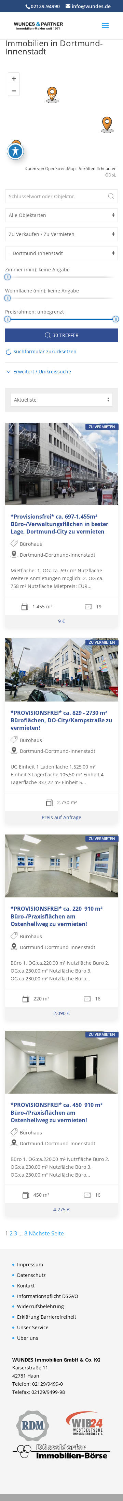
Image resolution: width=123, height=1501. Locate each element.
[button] (105, 29)
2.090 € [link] (61, 1013)
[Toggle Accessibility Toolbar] (15, 151)
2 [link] (11, 1233)
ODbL (110, 175)
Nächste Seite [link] (46, 1233)
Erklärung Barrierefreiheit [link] (46, 1317)
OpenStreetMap (60, 168)
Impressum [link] (30, 1264)
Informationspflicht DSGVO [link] (47, 1296)
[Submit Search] (111, 196)
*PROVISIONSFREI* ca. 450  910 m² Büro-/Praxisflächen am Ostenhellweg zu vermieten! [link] (56, 1112)
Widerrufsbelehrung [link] (40, 1306)
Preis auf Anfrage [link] (61, 817)
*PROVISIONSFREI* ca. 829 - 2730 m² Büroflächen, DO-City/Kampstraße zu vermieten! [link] (61, 720)
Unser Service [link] (33, 1327)
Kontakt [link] (26, 1285)
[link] (38, 25)
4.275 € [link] (61, 1209)
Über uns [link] (27, 1338)
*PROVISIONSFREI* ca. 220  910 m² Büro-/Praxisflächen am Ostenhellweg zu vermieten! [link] (56, 916)
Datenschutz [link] (31, 1275)
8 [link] (25, 1233)
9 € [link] (61, 621)
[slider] (7, 277)
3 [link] (15, 1233)
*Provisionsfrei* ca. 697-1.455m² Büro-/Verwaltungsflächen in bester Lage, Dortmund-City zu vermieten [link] (59, 524)
